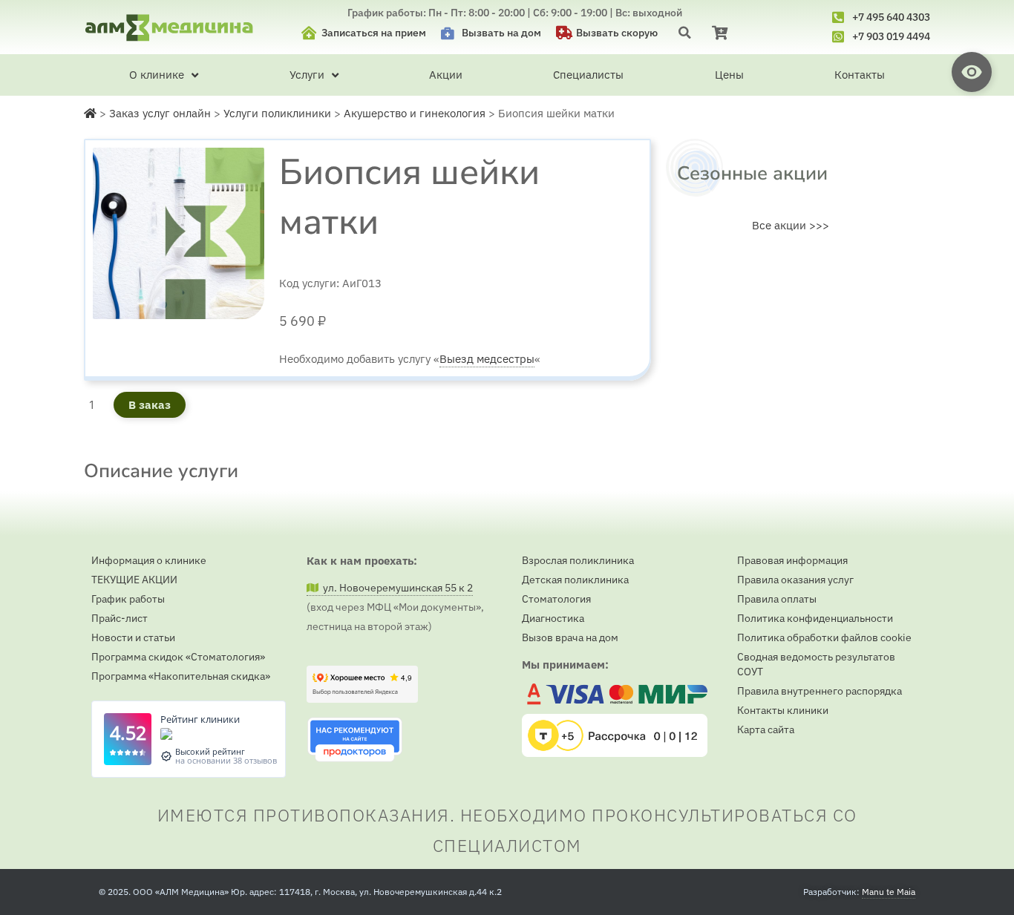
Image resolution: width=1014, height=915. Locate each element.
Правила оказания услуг (795, 579)
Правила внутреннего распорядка (819, 691)
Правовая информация (792, 560)
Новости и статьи (133, 637)
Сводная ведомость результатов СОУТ (816, 664)
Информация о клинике (148, 560)
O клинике (156, 75)
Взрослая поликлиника (578, 560)
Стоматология (556, 599)
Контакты (859, 75)
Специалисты (588, 75)
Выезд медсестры (486, 359)
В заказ (149, 405)
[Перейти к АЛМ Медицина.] (90, 113)
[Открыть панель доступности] (972, 72)
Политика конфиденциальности (815, 618)
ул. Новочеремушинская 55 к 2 (395, 587)
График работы (128, 599)
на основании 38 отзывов (226, 760)
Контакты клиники (782, 710)
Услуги (307, 75)
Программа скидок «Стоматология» (178, 656)
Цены (729, 75)
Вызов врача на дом (570, 637)
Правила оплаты (777, 599)
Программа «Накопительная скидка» (180, 676)
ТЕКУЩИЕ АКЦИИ (134, 579)
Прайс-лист (119, 618)
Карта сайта (765, 729)
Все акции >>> (790, 225)
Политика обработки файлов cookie (824, 637)
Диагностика (553, 618)
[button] (685, 32)
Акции (445, 75)
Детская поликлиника (575, 579)
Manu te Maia (888, 891)
